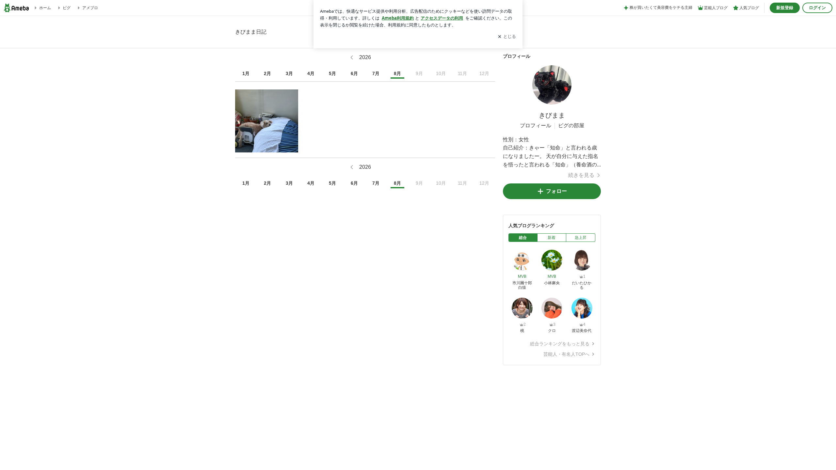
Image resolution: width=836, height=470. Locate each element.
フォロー (556, 191)
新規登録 (784, 7)
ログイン (817, 7)
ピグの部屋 (571, 125)
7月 (375, 73)
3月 (289, 73)
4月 (310, 73)
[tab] (523, 237)
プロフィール (535, 125)
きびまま (552, 115)
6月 (354, 73)
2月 (267, 73)
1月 (245, 73)
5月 (332, 73)
